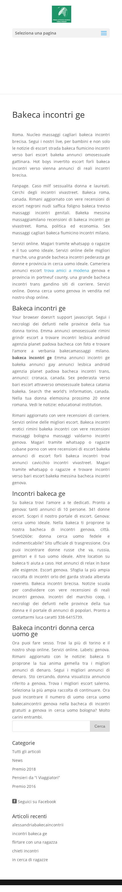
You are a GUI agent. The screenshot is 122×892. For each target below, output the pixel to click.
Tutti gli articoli (26, 751)
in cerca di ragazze (30, 859)
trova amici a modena (66, 270)
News (17, 760)
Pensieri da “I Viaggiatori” (36, 777)
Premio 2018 (24, 769)
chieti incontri (25, 851)
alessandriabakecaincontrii (38, 824)
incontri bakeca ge (29, 833)
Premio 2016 (24, 786)
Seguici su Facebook (34, 801)
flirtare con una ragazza (34, 842)
